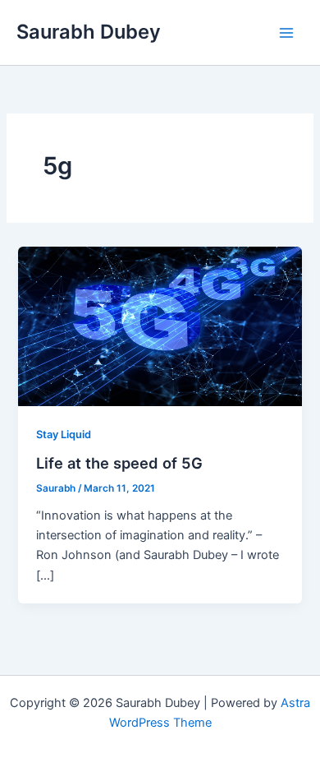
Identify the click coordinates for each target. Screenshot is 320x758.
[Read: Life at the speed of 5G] (159, 325)
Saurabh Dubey (88, 32)
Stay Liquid (63, 434)
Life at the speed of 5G (119, 463)
